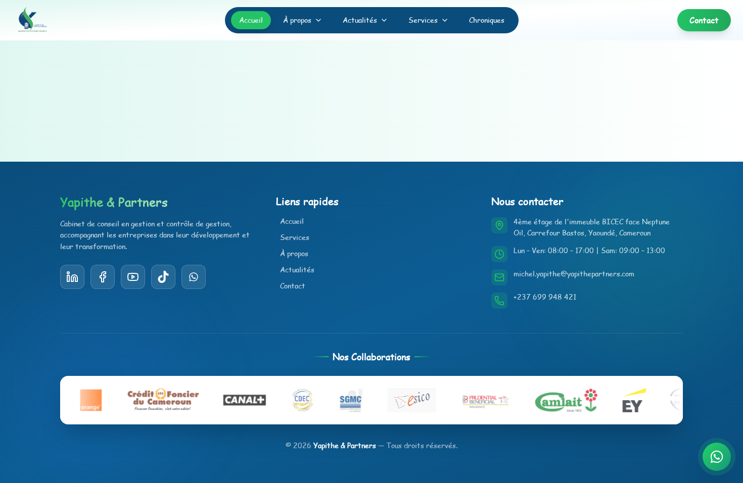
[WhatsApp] (193, 277)
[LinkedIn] (72, 277)
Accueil (251, 20)
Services (423, 20)
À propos (297, 20)
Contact (292, 286)
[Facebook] (102, 277)
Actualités (360, 20)
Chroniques (486, 20)
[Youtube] (133, 277)
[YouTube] (163, 277)
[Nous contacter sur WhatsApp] (717, 457)
